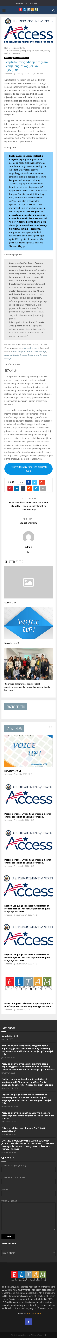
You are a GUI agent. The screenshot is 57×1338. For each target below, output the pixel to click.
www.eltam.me (30, 348)
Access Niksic (11, 355)
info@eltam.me (34, 1313)
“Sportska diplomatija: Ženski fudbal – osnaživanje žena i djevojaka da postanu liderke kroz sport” (27, 686)
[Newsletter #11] (28, 751)
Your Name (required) (13, 1165)
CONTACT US (21, 3)
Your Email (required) (13, 1177)
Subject (5, 1189)
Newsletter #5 (11, 643)
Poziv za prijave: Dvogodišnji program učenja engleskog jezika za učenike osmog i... (27, 815)
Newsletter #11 (12, 770)
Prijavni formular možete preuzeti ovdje (29, 468)
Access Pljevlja (10, 58)
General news (23, 58)
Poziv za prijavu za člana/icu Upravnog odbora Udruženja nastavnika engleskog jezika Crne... (28, 1005)
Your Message (9, 1201)
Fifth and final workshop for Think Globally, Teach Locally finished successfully (29, 506)
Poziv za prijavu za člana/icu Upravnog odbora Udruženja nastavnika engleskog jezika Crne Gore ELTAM (27, 1115)
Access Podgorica (29, 355)
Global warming (29, 523)
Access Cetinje (38, 351)
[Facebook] (28, 1321)
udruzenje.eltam (21, 351)
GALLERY (33, 3)
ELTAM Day (10, 602)
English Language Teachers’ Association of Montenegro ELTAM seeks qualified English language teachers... (27, 908)
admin (9, 73)
